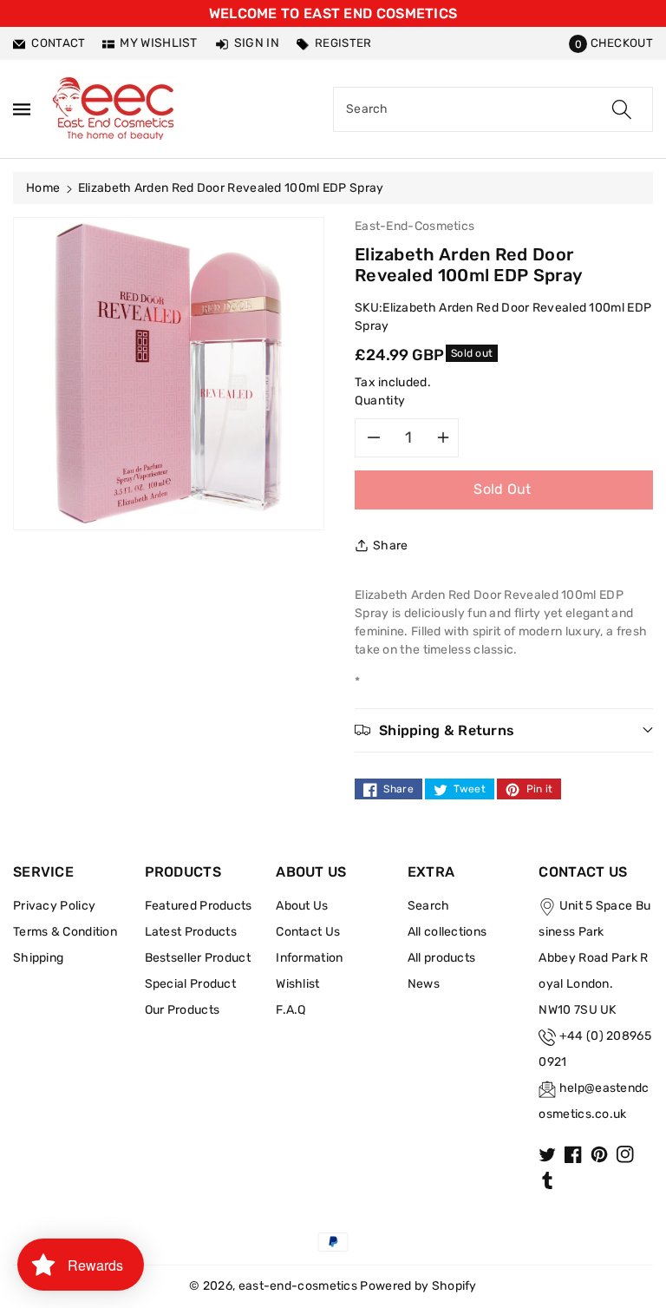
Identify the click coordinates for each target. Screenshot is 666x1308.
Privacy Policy (54, 905)
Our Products (182, 1009)
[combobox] (493, 109)
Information (309, 957)
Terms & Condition (65, 931)
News (424, 983)
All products (442, 957)
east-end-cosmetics (297, 1285)
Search (429, 905)
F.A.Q (291, 1009)
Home (43, 188)
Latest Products (191, 931)
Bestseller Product (198, 957)
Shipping (38, 957)
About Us (302, 905)
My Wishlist (158, 43)
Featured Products (198, 905)
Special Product (191, 983)
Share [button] (390, 545)
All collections (447, 931)
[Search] (621, 109)
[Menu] (21, 109)
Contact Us (308, 931)
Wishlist (297, 983)
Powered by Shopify (418, 1285)
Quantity (380, 400)
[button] (611, 43)
